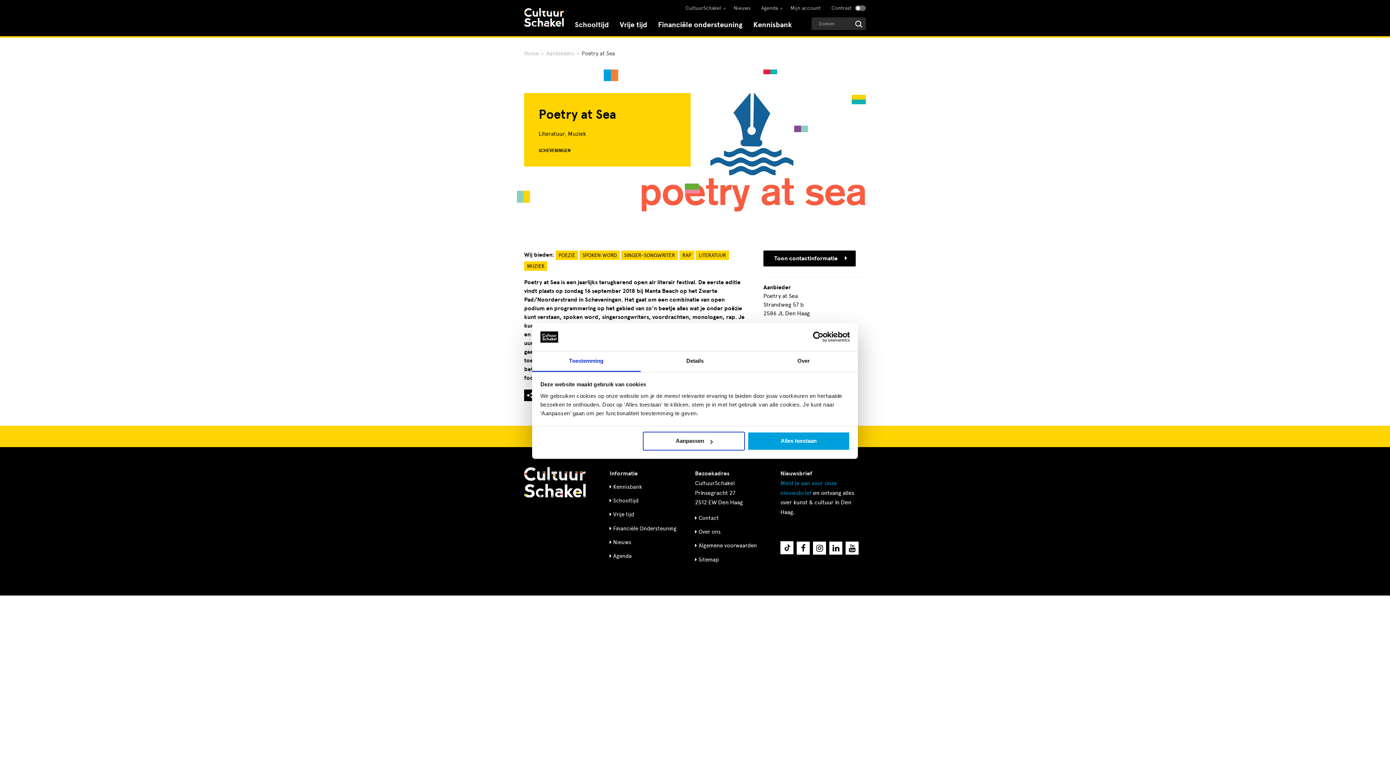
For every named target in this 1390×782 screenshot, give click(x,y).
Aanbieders (560, 53)
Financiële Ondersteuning (645, 528)
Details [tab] (695, 361)
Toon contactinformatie (806, 258)
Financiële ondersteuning (700, 24)
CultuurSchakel (703, 8)
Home (531, 53)
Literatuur (712, 255)
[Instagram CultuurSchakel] (819, 548)
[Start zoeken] (858, 24)
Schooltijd (592, 24)
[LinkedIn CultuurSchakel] (835, 548)
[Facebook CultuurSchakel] (803, 548)
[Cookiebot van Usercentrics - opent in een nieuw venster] (818, 337)
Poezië (567, 255)
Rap (686, 255)
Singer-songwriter (649, 255)
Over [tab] (803, 361)
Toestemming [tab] (586, 361)
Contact (709, 518)
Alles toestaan (799, 441)
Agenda (769, 8)
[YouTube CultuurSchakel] (852, 548)
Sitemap (709, 559)
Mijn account (806, 8)
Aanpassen (690, 441)
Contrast (841, 8)
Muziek (535, 266)
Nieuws (742, 8)
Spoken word (599, 255)
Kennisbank (772, 24)
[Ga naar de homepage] (544, 18)
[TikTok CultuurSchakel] (786, 547)
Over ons (710, 532)
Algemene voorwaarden (728, 545)
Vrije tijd (633, 24)
